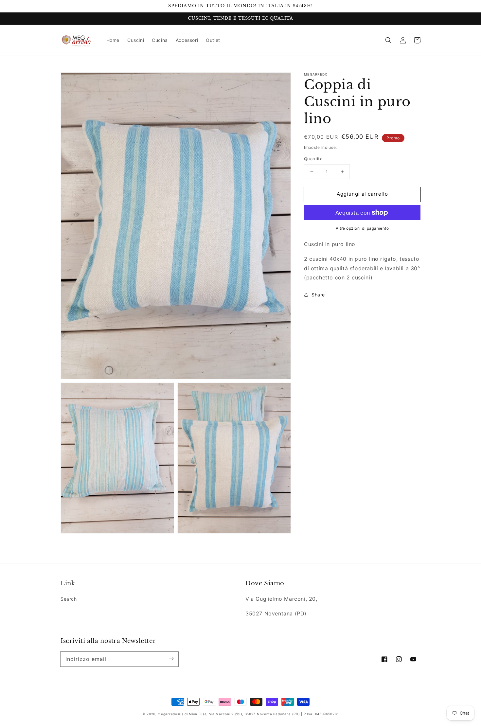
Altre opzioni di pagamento (362, 228)
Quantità (313, 159)
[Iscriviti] (171, 659)
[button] (388, 40)
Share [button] (318, 294)
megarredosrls (170, 714)
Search (69, 599)
